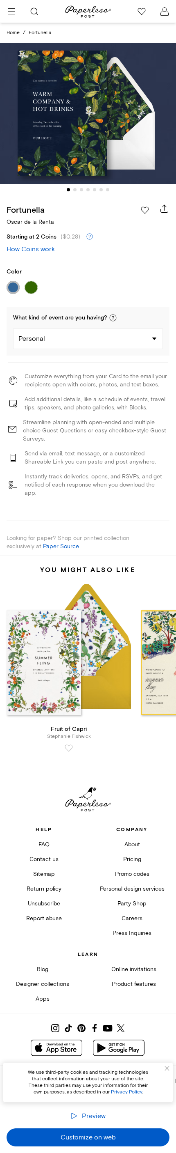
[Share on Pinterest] (81, 1028)
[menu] (11, 11)
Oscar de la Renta (30, 221)
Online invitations (133, 969)
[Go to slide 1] (68, 189)
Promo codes (132, 873)
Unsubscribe (44, 903)
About (132, 844)
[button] (113, 318)
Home (13, 33)
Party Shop (132, 903)
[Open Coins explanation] (89, 237)
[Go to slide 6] (101, 189)
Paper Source (61, 546)
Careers (132, 918)
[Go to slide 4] (88, 189)
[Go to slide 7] (107, 189)
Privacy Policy (126, 1092)
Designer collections (42, 984)
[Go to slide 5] (94, 189)
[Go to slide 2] (75, 189)
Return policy (44, 888)
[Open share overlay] (164, 209)
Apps (43, 998)
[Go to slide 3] (81, 189)
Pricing (132, 859)
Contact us (44, 859)
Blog (42, 969)
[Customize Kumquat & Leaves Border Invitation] (88, 113)
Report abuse (44, 918)
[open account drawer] (164, 11)
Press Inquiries (132, 933)
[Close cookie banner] (167, 1068)
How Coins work (31, 249)
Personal (31, 339)
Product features (134, 984)
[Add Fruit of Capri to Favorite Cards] (69, 748)
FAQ (44, 844)
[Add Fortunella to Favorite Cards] (145, 210)
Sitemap (44, 873)
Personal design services (132, 888)
